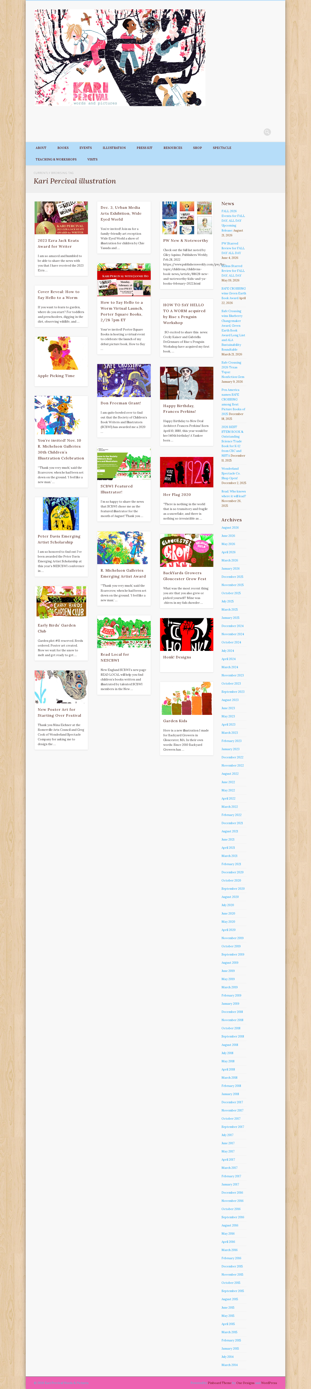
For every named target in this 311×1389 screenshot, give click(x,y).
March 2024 (230, 667)
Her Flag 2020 (177, 494)
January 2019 (230, 1004)
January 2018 (230, 1094)
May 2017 (228, 1151)
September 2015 (233, 1291)
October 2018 (231, 1028)
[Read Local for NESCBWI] (123, 631)
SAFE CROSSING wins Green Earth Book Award (234, 293)
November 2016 (233, 1201)
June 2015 (228, 1308)
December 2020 (233, 872)
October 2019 (231, 946)
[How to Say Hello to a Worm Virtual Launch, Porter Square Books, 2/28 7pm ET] (123, 279)
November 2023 (233, 675)
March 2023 (230, 733)
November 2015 (232, 1275)
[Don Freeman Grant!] (123, 380)
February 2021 (231, 864)
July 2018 (227, 1053)
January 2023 (231, 749)
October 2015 (231, 1283)
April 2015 (228, 1324)
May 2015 (228, 1316)
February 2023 (232, 741)
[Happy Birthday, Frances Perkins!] (186, 383)
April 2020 (229, 930)
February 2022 (232, 815)
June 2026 (228, 536)
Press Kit (145, 148)
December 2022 (232, 757)
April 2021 (228, 848)
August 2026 (230, 528)
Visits (92, 159)
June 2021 (228, 839)
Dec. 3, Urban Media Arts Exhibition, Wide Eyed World (121, 213)
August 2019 (230, 963)
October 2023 (231, 684)
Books (63, 148)
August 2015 (230, 1299)
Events (85, 148)
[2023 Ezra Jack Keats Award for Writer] (61, 217)
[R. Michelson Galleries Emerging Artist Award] (123, 547)
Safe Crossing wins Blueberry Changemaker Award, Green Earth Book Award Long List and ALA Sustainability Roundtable (233, 330)
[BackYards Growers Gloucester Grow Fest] (186, 550)
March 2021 (229, 856)
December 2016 (232, 1193)
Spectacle (222, 148)
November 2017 (232, 1110)
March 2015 (229, 1332)
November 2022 (233, 765)
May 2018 (228, 1061)
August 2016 (230, 1225)
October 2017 (231, 1119)
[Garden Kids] (186, 698)
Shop (197, 148)
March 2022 (230, 807)
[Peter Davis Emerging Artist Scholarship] (61, 513)
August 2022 (230, 774)
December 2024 (233, 626)
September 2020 (233, 889)
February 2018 (231, 1086)
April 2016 (228, 1242)
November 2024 (233, 634)
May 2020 (228, 922)
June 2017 (228, 1143)
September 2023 (233, 692)
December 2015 (232, 1266)
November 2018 (232, 1020)
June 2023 (228, 708)
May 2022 (228, 790)
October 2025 (231, 593)
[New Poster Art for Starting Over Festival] (61, 686)
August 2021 (230, 831)
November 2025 (233, 585)
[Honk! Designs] (186, 634)
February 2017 (231, 1176)
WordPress (269, 1383)
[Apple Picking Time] (61, 353)
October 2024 (231, 642)
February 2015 (231, 1340)
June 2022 (228, 782)
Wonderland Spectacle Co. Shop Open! (231, 473)
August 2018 (230, 1045)
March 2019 (230, 987)
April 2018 (228, 1069)
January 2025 (231, 618)
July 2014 (228, 1357)
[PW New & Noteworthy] (186, 217)
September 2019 (233, 954)
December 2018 (232, 1012)
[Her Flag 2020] (186, 472)
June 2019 (228, 971)
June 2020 (228, 913)
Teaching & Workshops (56, 159)
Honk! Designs (177, 657)
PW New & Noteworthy (185, 240)
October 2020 (231, 880)
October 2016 (231, 1209)
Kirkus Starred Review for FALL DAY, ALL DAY (233, 271)
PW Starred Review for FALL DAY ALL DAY (233, 248)
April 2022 (228, 798)
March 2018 (229, 1078)
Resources (172, 148)
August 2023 (230, 700)
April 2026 (229, 552)
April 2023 (228, 724)
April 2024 (229, 659)
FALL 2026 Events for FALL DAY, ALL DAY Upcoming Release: (233, 220)
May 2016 (228, 1234)
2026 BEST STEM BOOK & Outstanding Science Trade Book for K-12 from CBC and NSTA (232, 441)
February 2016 (231, 1258)
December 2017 (232, 1102)
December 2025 (232, 577)
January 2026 (231, 569)
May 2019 (228, 979)
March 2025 (230, 610)
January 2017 (230, 1184)
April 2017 (228, 1160)
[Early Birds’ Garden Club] (61, 602)
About (41, 148)
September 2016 (233, 1217)
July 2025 (228, 601)
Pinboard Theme (220, 1383)
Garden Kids (175, 721)
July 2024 (228, 651)
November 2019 (233, 938)
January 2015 (230, 1349)
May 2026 (228, 544)
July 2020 (228, 905)
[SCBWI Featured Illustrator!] (123, 463)
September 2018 (233, 1036)
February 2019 (231, 995)
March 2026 (230, 560)
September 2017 (233, 1127)
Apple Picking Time (56, 375)
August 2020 (230, 897)
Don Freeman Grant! (121, 403)
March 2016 (230, 1250)
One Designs (245, 1383)
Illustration (114, 148)
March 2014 (230, 1365)
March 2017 (229, 1168)
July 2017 (227, 1135)
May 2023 (228, 716)
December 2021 (232, 823)
